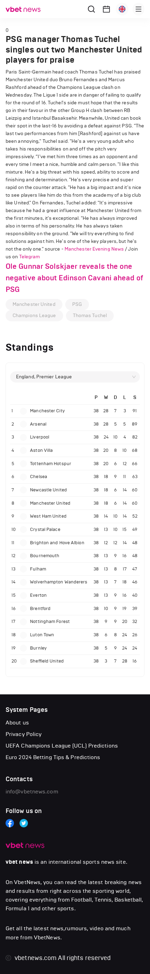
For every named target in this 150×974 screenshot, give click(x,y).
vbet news (19, 862)
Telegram (29, 257)
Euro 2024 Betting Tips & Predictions (53, 757)
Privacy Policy (24, 734)
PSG (77, 304)
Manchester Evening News (94, 249)
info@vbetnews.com (32, 791)
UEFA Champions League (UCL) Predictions (62, 745)
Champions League (34, 315)
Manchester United (34, 304)
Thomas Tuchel (90, 315)
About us (17, 722)
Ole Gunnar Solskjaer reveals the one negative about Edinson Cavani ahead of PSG (74, 278)
